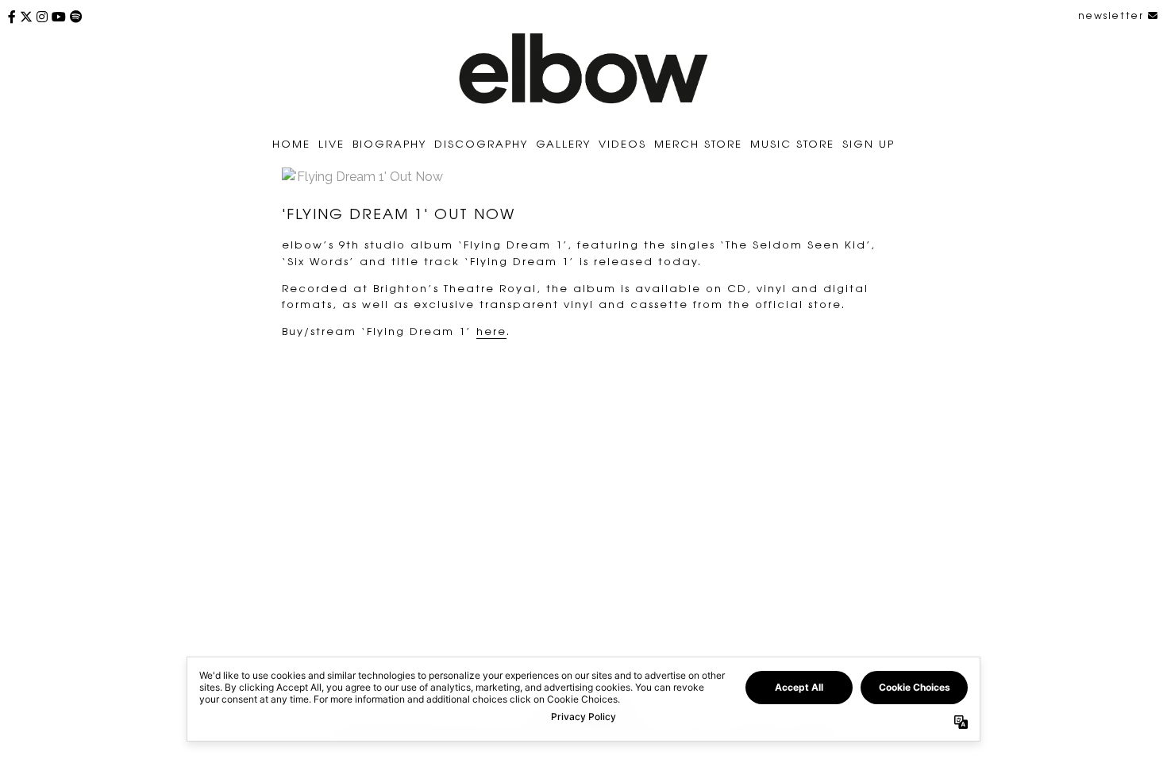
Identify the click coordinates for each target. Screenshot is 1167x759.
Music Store (792, 143)
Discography (481, 143)
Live (331, 143)
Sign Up (868, 143)
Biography (389, 143)
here (491, 330)
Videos (622, 143)
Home (291, 143)
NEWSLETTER (1113, 15)
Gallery (563, 143)
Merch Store (698, 143)
